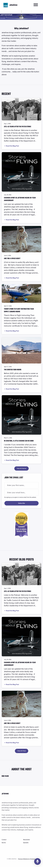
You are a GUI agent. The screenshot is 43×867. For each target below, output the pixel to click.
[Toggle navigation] (36, 5)
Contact (4, 839)
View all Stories (21, 468)
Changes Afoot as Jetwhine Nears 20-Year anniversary (20, 199)
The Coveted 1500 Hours (12, 369)
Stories (4, 842)
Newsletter (26, 839)
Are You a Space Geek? (12, 258)
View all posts (21, 751)
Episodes (25, 842)
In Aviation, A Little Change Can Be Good (19, 441)
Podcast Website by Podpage (26, 859)
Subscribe (21, 503)
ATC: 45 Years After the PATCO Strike (17, 126)
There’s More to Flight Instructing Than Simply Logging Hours (19, 310)
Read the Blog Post (12, 146)
